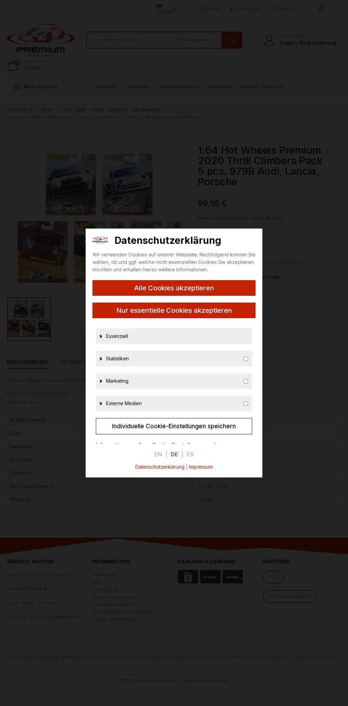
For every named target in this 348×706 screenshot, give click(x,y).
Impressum (201, 467)
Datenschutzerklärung (160, 467)
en (158, 454)
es (190, 454)
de (174, 454)
